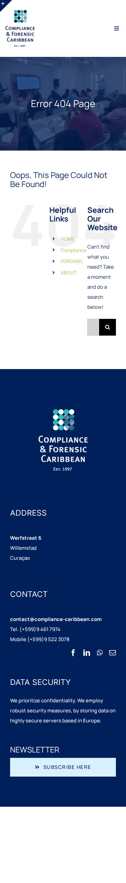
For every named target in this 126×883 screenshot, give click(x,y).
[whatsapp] (99, 652)
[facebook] (73, 652)
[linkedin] (86, 652)
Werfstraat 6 (25, 537)
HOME (67, 239)
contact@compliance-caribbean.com (55, 619)
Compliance (73, 250)
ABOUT (68, 272)
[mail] (112, 652)
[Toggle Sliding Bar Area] (6, 6)
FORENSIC (72, 261)
